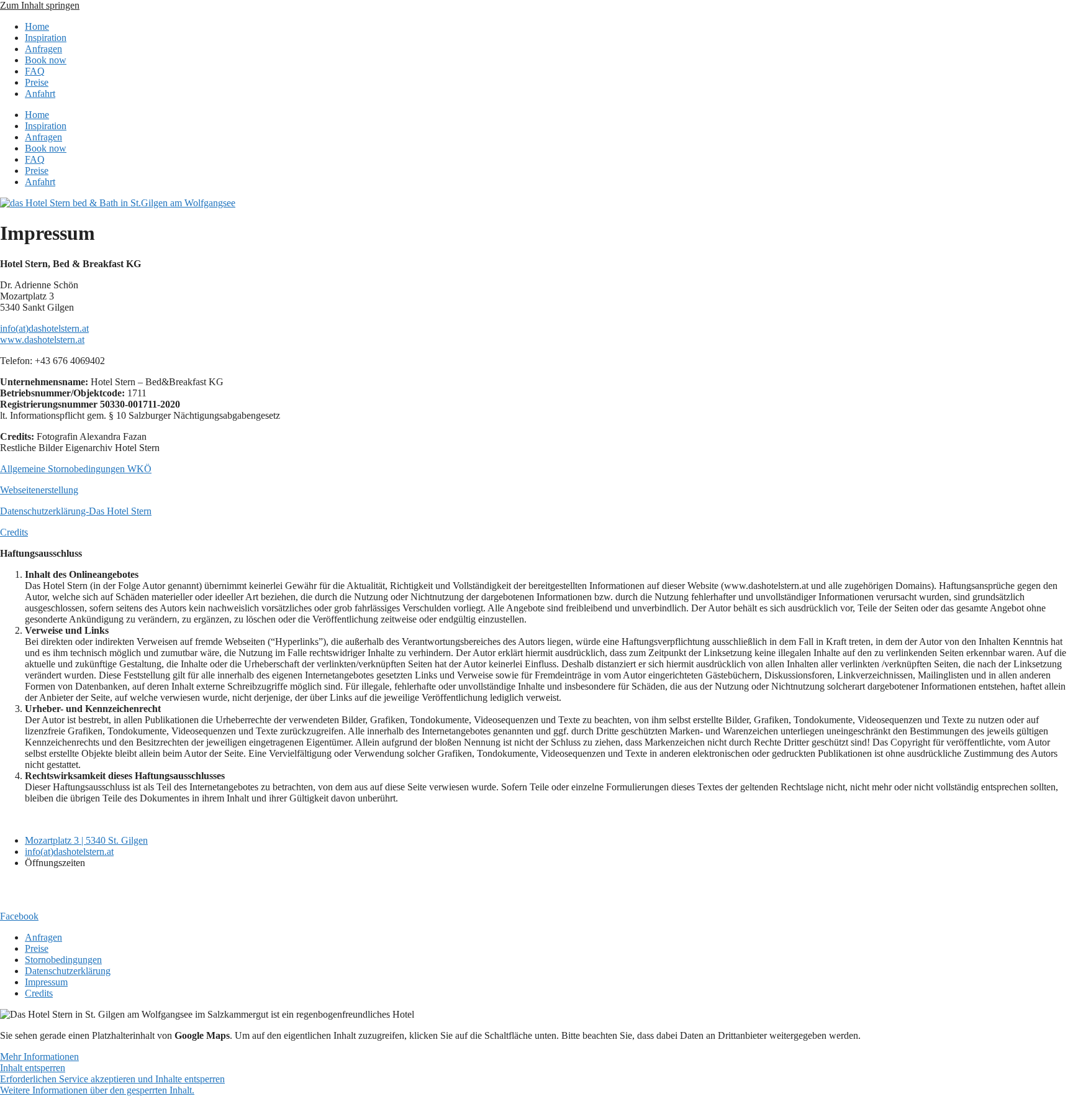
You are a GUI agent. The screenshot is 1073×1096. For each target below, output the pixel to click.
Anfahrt (40, 93)
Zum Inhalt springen (39, 5)
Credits (14, 532)
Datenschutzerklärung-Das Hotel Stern (76, 511)
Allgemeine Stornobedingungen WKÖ (76, 469)
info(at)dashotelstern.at (44, 328)
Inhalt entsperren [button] (32, 1067)
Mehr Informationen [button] (39, 1056)
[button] (97, 1090)
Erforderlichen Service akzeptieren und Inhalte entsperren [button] (112, 1079)
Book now (45, 60)
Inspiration (45, 37)
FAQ (35, 71)
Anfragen (43, 48)
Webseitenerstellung (39, 490)
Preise (36, 82)
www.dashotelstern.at (42, 339)
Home (37, 26)
